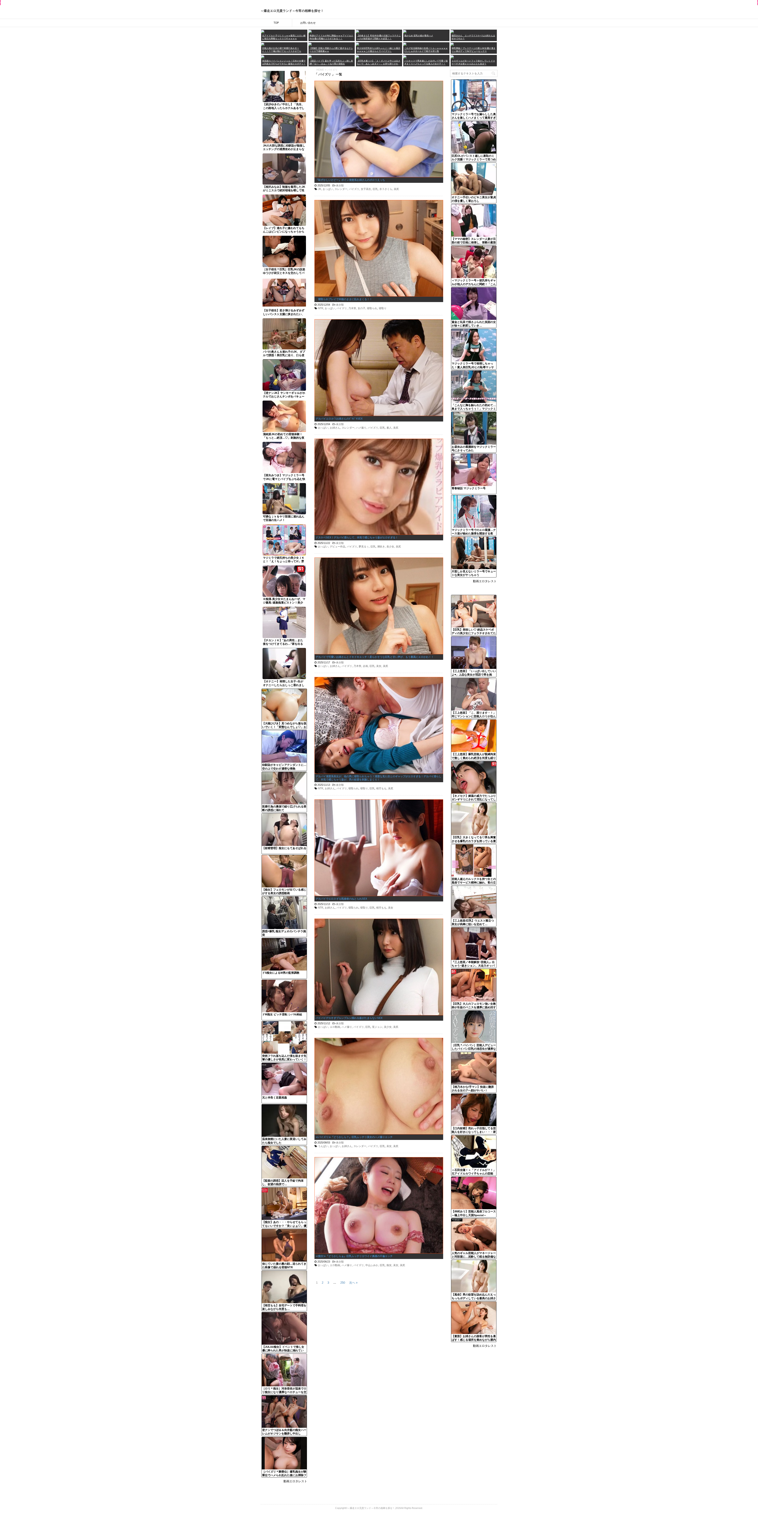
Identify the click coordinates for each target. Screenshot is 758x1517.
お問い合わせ (308, 22)
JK (319, 189)
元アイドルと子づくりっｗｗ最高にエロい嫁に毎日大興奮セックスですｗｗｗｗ (284, 37)
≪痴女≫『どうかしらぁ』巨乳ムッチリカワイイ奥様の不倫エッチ (354, 1256)
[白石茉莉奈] (404, 44)
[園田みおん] (452, 31)
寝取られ (372, 308)
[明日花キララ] (262, 44)
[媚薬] (310, 56)
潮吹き (381, 546)
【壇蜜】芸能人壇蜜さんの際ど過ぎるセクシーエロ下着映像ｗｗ (331, 49)
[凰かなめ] (404, 31)
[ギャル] (452, 56)
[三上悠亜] (310, 31)
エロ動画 (335, 1026)
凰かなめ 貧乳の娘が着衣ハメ (418, 35)
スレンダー (341, 189)
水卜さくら (385, 189)
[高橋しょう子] (262, 31)
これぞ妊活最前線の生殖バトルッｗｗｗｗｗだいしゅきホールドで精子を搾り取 (426, 49)
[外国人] (262, 56)
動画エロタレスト (295, 1481)
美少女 (390, 546)
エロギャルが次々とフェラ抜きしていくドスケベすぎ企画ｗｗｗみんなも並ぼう (473, 62)
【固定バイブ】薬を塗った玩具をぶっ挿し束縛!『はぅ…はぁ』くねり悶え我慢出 (331, 62)
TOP (276, 22)
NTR (320, 308)
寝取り (383, 308)
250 (342, 1282)
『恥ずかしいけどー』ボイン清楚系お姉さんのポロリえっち (350, 179)
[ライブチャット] (404, 56)
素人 (389, 427)
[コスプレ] (357, 56)
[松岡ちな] (357, 44)
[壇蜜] (310, 44)
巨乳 (375, 189)
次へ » (353, 1282)
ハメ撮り (361, 427)
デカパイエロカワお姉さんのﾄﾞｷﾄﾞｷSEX (339, 418)
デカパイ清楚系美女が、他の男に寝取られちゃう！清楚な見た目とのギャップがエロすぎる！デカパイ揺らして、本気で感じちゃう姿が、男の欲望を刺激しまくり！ (378, 778)
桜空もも (381, 788)
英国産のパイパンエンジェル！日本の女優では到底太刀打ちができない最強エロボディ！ (284, 62)
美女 (378, 666)
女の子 (361, 308)
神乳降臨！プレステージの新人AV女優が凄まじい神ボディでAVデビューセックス (473, 49)
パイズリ (354, 189)
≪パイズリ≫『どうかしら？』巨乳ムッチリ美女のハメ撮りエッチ (354, 1137)
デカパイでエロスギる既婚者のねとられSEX (341, 898)
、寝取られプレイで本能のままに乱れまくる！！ (344, 299)
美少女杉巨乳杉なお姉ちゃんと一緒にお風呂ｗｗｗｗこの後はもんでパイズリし (378, 49)
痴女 (389, 1265)
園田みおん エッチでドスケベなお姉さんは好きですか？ (473, 37)
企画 (365, 666)
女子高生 (366, 189)
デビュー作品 (337, 546)
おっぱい (328, 189)
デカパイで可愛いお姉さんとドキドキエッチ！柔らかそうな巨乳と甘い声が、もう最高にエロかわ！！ (375, 656)
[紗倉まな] (357, 31)
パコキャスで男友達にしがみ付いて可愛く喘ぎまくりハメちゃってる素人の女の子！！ (426, 62)
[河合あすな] (452, 44)
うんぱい (323, 1146)
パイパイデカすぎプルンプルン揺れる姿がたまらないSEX (349, 1018)
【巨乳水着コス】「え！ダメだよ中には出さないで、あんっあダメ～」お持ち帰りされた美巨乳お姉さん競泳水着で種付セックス (378, 62)
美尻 (396, 189)
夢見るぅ (364, 546)
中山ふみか (371, 1265)
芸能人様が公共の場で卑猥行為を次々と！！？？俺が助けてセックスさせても (281, 49)
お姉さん (335, 427)
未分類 (340, 185)
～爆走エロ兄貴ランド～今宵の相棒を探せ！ (292, 10)
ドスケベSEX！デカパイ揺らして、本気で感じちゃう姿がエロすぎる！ (357, 537)
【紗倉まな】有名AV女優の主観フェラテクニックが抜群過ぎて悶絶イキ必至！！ (379, 37)
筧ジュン (377, 1026)
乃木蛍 (352, 308)
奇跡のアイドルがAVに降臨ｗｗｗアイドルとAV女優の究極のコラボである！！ (331, 37)
